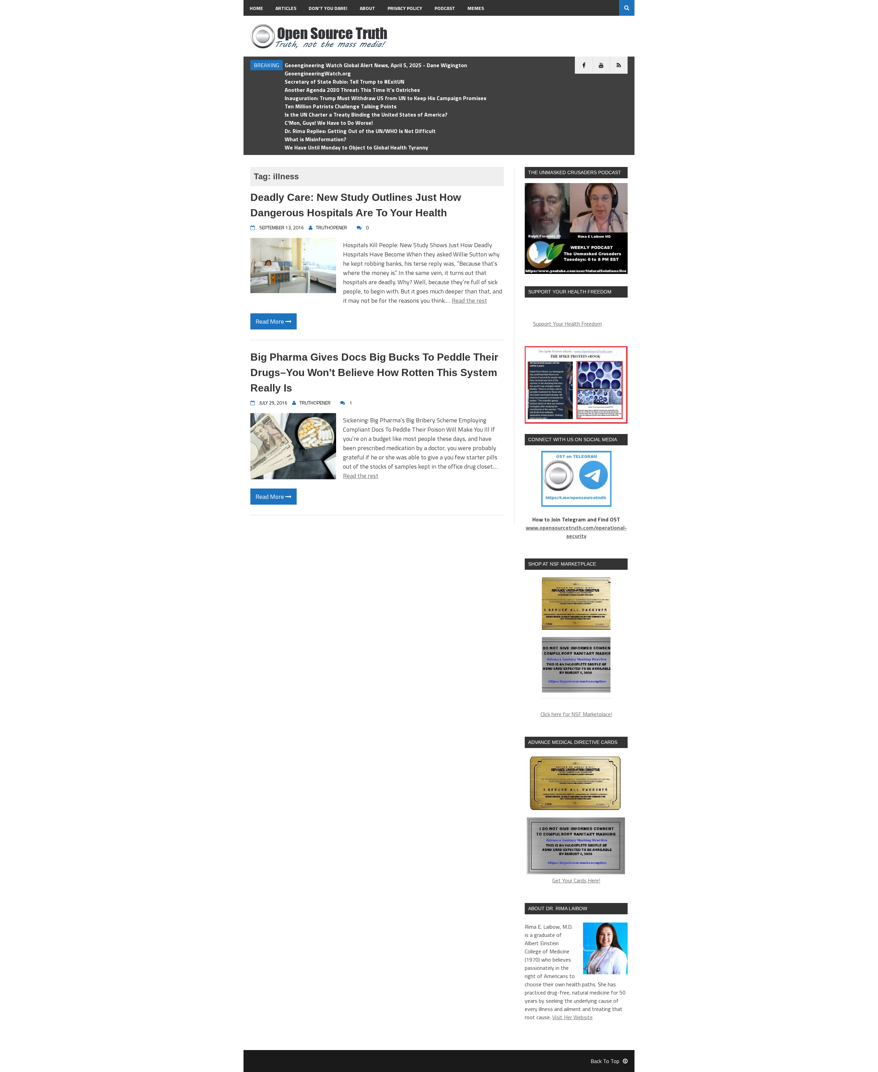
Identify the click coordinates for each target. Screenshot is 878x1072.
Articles (285, 8)
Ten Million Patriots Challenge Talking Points (340, 106)
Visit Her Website (572, 1017)
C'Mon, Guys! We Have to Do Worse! (329, 123)
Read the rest (469, 300)
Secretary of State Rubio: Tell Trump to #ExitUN (344, 81)
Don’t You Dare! (328, 8)
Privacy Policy (405, 8)
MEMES (475, 8)
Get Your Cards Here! (576, 880)
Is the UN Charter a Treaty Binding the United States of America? (366, 114)
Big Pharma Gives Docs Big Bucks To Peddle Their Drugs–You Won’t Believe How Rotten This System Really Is (374, 372)
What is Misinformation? (315, 139)
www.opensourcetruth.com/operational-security (576, 531)
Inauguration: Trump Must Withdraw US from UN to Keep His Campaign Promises (385, 98)
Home (256, 8)
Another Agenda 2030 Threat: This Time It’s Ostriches (352, 90)
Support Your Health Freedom (567, 324)
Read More (270, 321)
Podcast (445, 8)
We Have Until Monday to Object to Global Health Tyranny (356, 147)
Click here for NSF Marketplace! (576, 714)
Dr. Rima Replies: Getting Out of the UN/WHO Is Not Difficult (360, 131)
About (367, 8)
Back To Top (605, 1061)
